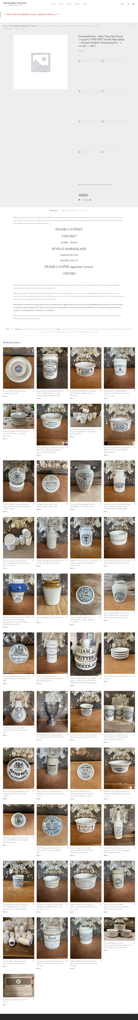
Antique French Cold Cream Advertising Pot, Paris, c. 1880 (47, 505)
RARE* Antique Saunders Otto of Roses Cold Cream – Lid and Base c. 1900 (49, 850)
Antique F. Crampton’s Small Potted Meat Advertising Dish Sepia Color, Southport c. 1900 (50, 907)
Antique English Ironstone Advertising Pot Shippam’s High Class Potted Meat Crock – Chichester (118, 945)
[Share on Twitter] (87, 200)
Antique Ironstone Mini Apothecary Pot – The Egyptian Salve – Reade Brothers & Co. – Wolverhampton (16, 907)
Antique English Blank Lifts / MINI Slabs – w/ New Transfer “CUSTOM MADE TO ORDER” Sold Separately (83, 680)
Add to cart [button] (5, 396)
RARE (33, 26)
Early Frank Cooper (122, 329)
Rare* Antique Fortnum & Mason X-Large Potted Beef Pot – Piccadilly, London (16, 793)
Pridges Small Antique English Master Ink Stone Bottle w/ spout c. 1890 (50, 562)
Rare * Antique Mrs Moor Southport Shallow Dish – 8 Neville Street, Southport (83, 393)
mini (69, 332)
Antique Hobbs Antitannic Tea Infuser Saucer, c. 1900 (14, 392)
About (77, 4)
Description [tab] (54, 210)
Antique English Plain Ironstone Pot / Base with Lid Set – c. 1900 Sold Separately (16, 433)
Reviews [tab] (85, 210)
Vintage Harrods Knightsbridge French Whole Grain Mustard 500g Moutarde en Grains (50, 963)
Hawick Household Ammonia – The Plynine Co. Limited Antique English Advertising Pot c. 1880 (117, 850)
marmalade (46, 329)
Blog (85, 4)
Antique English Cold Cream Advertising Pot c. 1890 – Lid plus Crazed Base (82, 619)
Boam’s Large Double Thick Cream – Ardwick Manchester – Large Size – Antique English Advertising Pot (116, 615)
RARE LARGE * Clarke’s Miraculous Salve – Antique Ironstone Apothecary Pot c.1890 (84, 963)
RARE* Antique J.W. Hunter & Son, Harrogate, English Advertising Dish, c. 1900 (117, 793)
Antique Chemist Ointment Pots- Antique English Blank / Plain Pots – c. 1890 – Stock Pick (17, 563)
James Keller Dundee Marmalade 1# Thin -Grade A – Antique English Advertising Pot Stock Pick (116, 737)
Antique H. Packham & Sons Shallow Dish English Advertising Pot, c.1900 (117, 562)
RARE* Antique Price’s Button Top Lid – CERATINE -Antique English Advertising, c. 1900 (15, 840)
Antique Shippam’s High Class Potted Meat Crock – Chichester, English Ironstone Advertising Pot (50, 450)
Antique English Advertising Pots (19, 26)
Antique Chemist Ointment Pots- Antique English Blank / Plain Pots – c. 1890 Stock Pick (84, 431)
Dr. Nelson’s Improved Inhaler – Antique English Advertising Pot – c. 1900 (16, 730)
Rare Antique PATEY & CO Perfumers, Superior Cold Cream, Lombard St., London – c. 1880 (82, 793)
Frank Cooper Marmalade (53, 332)
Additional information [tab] (69, 210)
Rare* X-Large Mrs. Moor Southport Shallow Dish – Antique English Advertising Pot (116, 450)
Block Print (100, 329)
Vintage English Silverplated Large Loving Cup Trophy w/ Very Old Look (50, 736)
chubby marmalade (110, 329)
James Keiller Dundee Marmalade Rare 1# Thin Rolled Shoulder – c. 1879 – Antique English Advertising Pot (50, 393)
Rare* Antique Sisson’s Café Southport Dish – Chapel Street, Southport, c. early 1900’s (81, 850)
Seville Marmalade (86, 332)
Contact (69, 4)
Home (54, 4)
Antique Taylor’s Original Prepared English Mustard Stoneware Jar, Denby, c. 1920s (51, 793)
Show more (13, 396)
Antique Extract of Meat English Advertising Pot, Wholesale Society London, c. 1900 (116, 393)
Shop (61, 4)
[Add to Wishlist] (80, 200)
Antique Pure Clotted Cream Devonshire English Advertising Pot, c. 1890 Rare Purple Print (50, 678)
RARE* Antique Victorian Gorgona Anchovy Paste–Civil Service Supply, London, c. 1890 (16, 506)
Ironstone (65, 332)
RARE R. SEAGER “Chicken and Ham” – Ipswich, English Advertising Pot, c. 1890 (83, 907)
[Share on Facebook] (83, 200)
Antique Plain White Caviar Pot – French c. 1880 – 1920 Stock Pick (15, 962)
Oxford (74, 332)
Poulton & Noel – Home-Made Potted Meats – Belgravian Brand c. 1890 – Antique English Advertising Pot (117, 506)
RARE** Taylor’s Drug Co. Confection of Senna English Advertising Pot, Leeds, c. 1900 (84, 563)
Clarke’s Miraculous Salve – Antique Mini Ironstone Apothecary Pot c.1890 (83, 736)
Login (122, 4)
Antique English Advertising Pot (86, 329)
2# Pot (62, 329)
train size (95, 332)
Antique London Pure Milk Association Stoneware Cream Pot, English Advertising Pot (116, 907)
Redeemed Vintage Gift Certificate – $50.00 (15, 1001)
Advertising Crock (70, 329)
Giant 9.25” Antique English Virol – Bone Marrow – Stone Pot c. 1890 (82, 505)
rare (78, 332)
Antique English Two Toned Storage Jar (50, 618)
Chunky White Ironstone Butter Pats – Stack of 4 (117, 677)
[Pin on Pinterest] (90, 200)
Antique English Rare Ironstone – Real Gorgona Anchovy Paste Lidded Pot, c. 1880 (17, 678)
